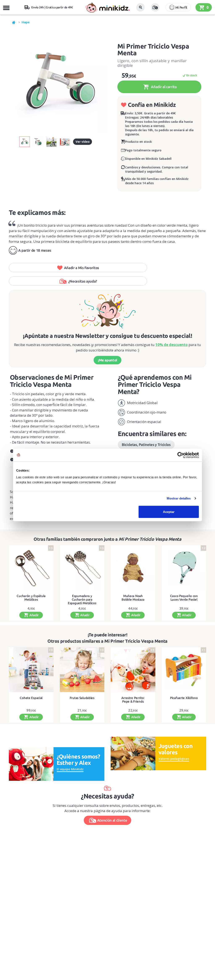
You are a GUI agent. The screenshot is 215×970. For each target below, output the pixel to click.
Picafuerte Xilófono (184, 698)
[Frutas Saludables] (82, 669)
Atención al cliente (112, 820)
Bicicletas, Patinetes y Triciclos (146, 445)
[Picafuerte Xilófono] (184, 669)
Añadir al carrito (163, 87)
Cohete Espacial (31, 698)
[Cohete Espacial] (31, 669)
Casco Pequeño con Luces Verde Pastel (184, 597)
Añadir (34, 615)
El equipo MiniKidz (70, 769)
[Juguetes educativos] (107, 7)
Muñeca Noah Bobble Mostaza (133, 597)
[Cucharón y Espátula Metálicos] (31, 567)
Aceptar (168, 511)
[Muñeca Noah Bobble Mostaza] (133, 567)
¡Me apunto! (107, 360)
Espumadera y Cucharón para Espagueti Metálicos (82, 599)
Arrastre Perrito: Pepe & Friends (132, 699)
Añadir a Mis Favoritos (81, 268)
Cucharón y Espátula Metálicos (31, 597)
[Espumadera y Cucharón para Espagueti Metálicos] (82, 567)
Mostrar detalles (179, 498)
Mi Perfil (181, 7)
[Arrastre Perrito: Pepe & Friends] (133, 669)
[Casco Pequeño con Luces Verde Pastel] (184, 567)
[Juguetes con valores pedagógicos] (133, 753)
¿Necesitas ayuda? (82, 281)
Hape (26, 22)
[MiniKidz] (14, 22)
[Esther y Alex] (31, 764)
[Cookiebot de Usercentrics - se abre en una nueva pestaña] (180, 455)
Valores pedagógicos (174, 759)
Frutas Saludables (82, 698)
